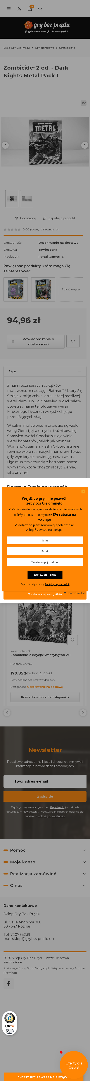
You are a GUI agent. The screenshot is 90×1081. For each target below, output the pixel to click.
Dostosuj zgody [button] (45, 580)
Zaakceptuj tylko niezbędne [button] (45, 566)
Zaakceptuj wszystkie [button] (45, 594)
